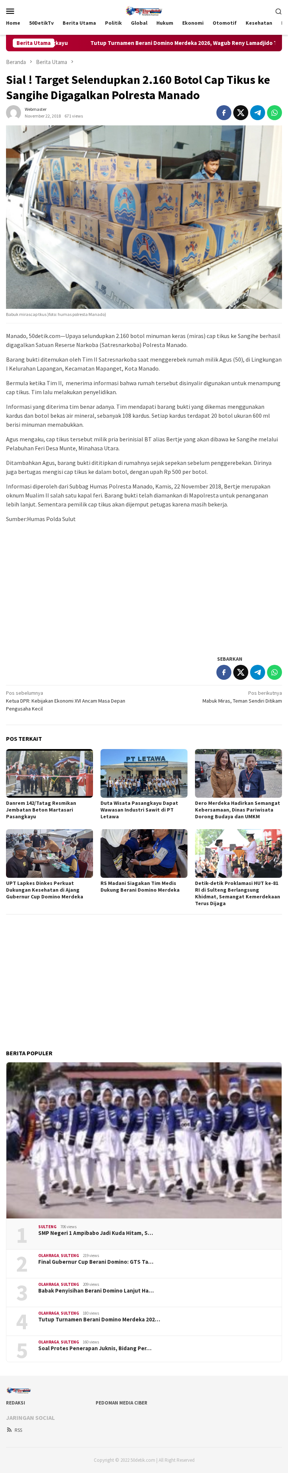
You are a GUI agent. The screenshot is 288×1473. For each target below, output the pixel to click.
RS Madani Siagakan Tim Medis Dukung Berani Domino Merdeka (140, 886)
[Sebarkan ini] (223, 112)
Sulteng (47, 1226)
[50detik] (144, 10)
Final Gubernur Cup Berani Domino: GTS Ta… (95, 1262)
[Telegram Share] (257, 112)
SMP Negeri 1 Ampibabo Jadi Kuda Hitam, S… (95, 1233)
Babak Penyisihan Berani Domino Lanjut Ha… (96, 1290)
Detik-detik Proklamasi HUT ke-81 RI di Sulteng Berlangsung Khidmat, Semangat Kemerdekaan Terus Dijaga (237, 893)
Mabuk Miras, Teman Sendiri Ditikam (242, 697)
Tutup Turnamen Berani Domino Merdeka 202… (99, 1319)
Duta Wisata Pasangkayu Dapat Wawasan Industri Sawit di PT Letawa (139, 810)
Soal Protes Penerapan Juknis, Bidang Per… (95, 1348)
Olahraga (48, 1255)
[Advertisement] (144, 596)
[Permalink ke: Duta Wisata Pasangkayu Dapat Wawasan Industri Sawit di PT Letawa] (144, 773)
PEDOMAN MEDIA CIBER (121, 1403)
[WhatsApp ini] (274, 112)
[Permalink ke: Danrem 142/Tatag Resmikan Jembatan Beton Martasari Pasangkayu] (49, 773)
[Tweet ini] (240, 112)
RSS (18, 1430)
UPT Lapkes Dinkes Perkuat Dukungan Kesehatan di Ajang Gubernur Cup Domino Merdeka (44, 890)
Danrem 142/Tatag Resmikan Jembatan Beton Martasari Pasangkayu (41, 810)
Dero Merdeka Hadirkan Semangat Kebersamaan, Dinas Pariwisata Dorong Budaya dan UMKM (237, 810)
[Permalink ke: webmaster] (13, 112)
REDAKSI (15, 1403)
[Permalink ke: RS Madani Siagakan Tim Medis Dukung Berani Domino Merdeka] (144, 853)
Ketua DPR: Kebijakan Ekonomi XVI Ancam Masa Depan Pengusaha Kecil (65, 701)
